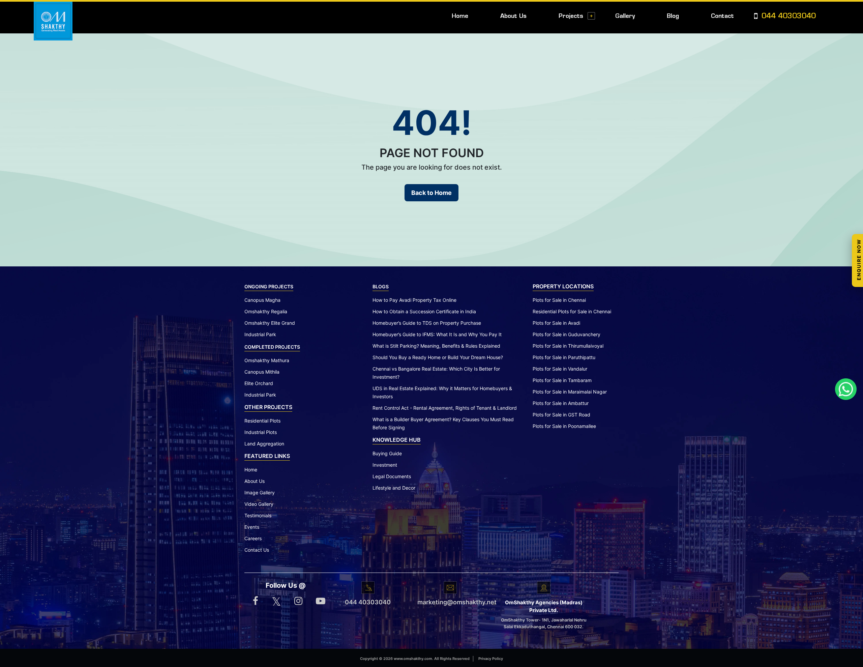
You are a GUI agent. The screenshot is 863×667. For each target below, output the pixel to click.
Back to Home (431, 192)
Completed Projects (272, 347)
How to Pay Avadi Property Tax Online (414, 300)
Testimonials (257, 515)
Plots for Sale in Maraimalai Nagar (570, 392)
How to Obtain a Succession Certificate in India (424, 311)
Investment (385, 465)
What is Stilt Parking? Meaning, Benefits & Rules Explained (436, 346)
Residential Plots (262, 421)
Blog (673, 16)
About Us (513, 16)
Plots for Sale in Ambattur (561, 403)
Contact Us (256, 550)
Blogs (381, 286)
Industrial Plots (260, 432)
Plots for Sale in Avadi (556, 323)
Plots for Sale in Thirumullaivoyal (568, 346)
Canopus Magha (262, 300)
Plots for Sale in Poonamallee (564, 426)
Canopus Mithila (261, 372)
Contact (722, 16)
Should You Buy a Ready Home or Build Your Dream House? (438, 357)
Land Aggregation (264, 443)
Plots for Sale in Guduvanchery (566, 334)
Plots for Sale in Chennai (559, 300)
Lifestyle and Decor (394, 488)
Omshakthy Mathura (266, 360)
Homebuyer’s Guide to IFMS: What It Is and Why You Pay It (437, 334)
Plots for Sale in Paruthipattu (564, 357)
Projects (571, 16)
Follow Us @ (286, 585)
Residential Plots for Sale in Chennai (572, 311)
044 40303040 (787, 16)
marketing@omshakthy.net (450, 602)
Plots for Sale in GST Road (561, 414)
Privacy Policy (490, 658)
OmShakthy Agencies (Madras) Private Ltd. (544, 606)
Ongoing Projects (268, 286)
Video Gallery (258, 504)
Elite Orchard (258, 383)
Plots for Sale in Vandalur (560, 369)
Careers (253, 538)
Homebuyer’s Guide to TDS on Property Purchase (427, 323)
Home (460, 16)
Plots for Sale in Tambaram (562, 380)
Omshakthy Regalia (265, 311)
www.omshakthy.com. (413, 658)
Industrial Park (260, 334)
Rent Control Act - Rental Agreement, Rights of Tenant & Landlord (445, 408)
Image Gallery (259, 492)
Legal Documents (392, 476)
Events (251, 527)
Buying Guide (387, 453)
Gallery (625, 16)
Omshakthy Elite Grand (269, 323)
